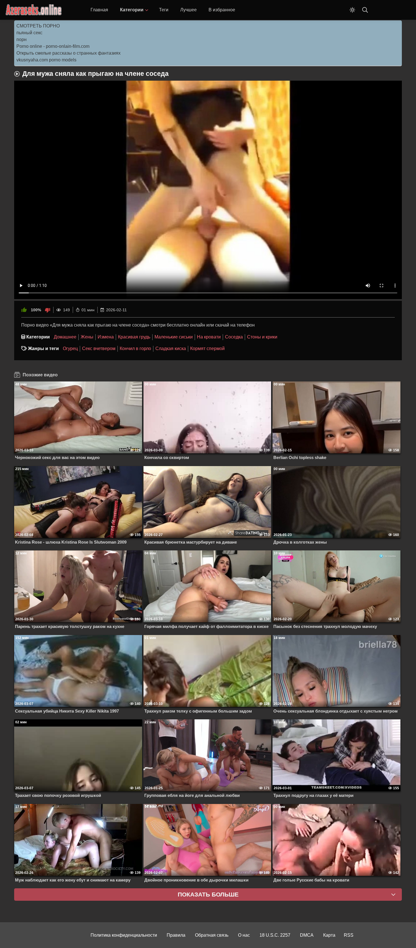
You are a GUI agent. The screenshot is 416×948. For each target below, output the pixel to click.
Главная (99, 9)
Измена (106, 336)
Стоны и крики (262, 336)
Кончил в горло (135, 348)
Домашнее (65, 336)
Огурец (70, 348)
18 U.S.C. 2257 (275, 935)
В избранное (222, 9)
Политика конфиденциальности (124, 935)
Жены (87, 336)
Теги (163, 9)
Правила (176, 935)
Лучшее (188, 9)
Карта (329, 935)
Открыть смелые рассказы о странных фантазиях (68, 53)
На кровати (209, 336)
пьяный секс (29, 32)
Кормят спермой (207, 348)
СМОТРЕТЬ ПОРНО (38, 25)
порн (21, 39)
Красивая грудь (134, 336)
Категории (131, 9)
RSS (348, 935)
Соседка (234, 336)
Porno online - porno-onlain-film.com (52, 46)
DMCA (307, 935)
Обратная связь (211, 935)
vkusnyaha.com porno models (46, 59)
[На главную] (34, 10)
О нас (244, 935)
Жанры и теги (43, 348)
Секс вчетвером (98, 348)
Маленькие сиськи (174, 336)
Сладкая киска (170, 348)
